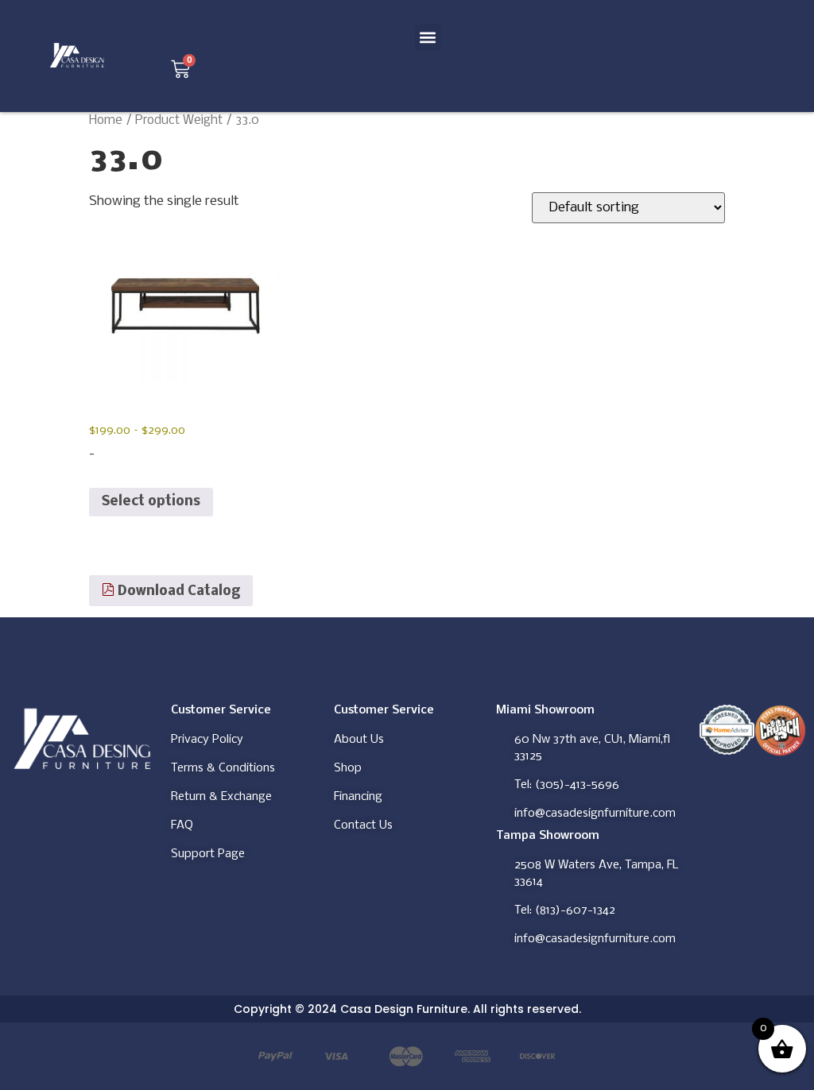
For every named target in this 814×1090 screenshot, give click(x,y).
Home (105, 120)
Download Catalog (177, 591)
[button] (428, 37)
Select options (151, 501)
